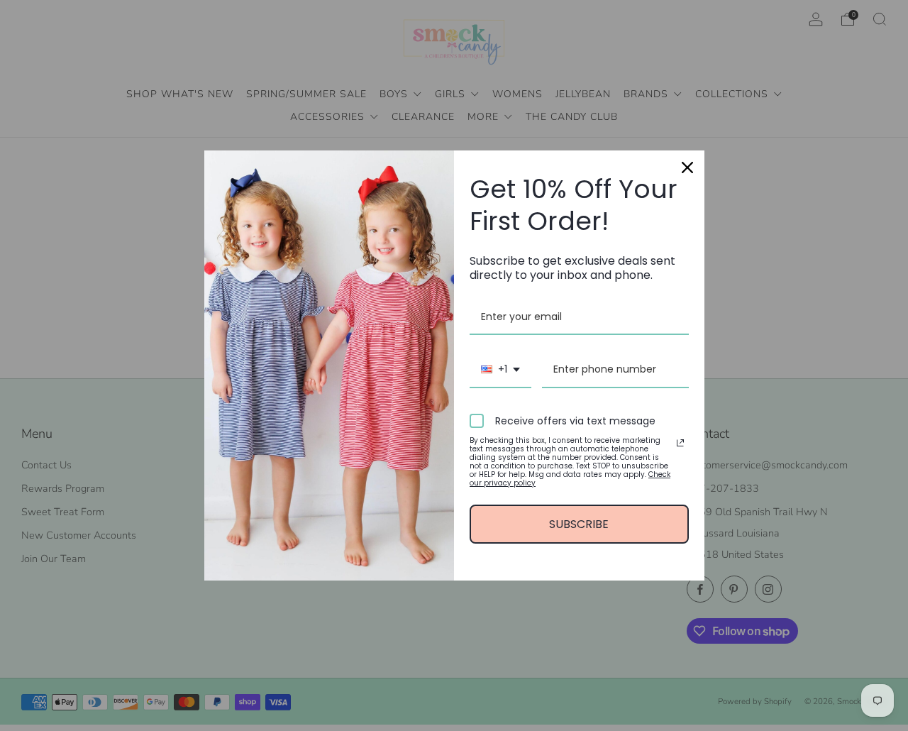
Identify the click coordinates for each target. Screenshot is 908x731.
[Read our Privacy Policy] (680, 442)
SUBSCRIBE (579, 524)
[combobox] (500, 370)
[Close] (687, 167)
